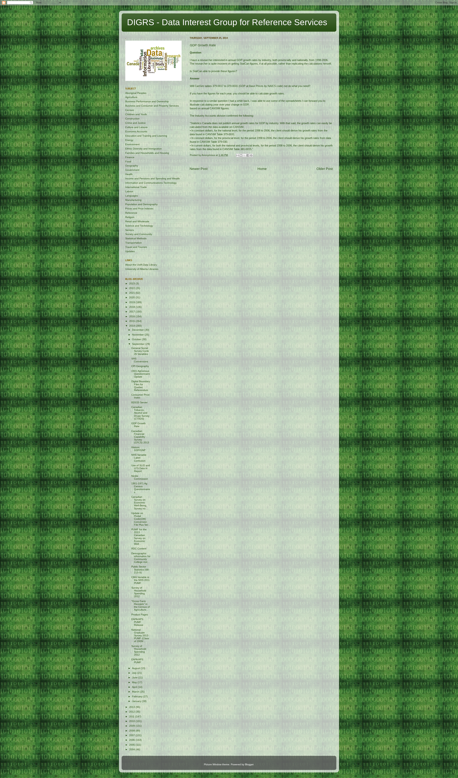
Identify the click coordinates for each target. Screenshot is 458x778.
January (137, 701)
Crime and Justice (135, 123)
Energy (129, 140)
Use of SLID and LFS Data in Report (140, 468)
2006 (132, 740)
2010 (132, 721)
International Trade (136, 187)
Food (128, 161)
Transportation (133, 242)
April (135, 687)
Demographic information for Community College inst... (140, 558)
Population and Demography (141, 204)
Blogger (249, 764)
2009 (132, 726)
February (137, 696)
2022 (132, 288)
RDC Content (138, 548)
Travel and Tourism (136, 247)
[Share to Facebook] (248, 155)
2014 (132, 325)
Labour (129, 191)
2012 (132, 711)
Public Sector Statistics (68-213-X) (140, 569)
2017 (132, 311)
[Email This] (237, 155)
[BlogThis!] (241, 155)
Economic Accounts (136, 131)
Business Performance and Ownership (147, 101)
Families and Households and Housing (147, 153)
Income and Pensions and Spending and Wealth (152, 178)
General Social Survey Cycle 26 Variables (140, 351)
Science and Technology (139, 225)
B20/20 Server (139, 402)
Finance (129, 157)
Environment (132, 144)
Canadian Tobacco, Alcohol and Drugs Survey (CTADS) (140, 413)
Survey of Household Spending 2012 (138, 592)
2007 (132, 735)
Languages (131, 195)
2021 (132, 293)
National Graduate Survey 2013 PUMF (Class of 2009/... (140, 635)
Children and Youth (136, 114)
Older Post (324, 169)
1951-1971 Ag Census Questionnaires (140, 488)
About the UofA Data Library (141, 264)
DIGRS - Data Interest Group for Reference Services (227, 22)
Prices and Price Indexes (139, 208)
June (135, 677)
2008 (132, 730)
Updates (130, 251)
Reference (131, 213)
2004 (132, 749)
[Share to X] (244, 155)
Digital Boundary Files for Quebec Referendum (140, 386)
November (138, 334)
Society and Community (138, 234)
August (136, 668)
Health (129, 174)
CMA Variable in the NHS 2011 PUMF (140, 580)
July (134, 673)
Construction (132, 118)
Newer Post (199, 169)
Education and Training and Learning (146, 135)
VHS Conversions (139, 360)
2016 (132, 316)
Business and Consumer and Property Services (152, 105)
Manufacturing (133, 200)
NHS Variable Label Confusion (138, 458)
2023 (132, 283)
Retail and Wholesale (137, 221)
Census (129, 110)
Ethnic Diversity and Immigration (143, 148)
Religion (129, 217)
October (137, 339)
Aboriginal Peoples (135, 93)
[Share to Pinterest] (251, 155)
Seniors (129, 230)
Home (262, 169)
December (138, 330)
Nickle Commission (139, 477)
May (135, 682)
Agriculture (131, 97)
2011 (132, 716)
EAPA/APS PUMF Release (137, 622)
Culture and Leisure (136, 127)
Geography (131, 165)
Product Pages (139, 614)
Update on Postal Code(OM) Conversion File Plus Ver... (140, 519)
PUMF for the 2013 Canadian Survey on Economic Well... (139, 536)
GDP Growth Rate (138, 425)
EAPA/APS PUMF (137, 661)
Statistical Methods (136, 238)
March (136, 691)
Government (132, 170)
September (138, 344)
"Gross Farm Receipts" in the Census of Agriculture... (140, 605)
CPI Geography (140, 366)
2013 (132, 707)
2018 (132, 307)
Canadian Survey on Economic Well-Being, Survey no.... (139, 503)
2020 (132, 297)
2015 (132, 321)
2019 (132, 302)
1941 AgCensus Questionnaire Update (140, 374)
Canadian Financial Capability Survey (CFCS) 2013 (140, 437)
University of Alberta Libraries (141, 269)
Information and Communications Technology (151, 183)
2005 (132, 744)
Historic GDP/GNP (138, 449)
